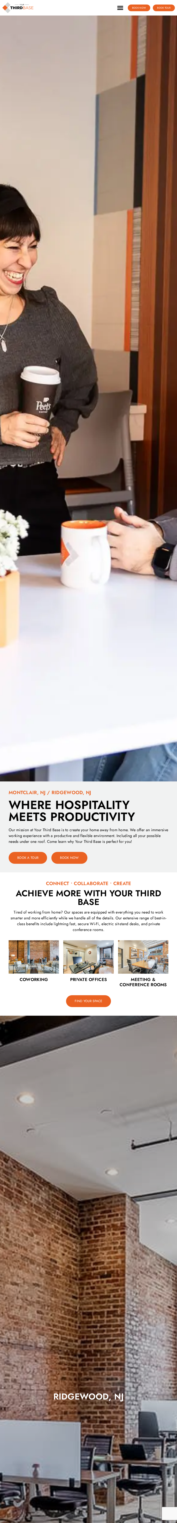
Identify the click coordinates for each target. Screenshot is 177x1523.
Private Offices (88, 979)
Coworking (34, 979)
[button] (120, 8)
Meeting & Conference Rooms (143, 982)
